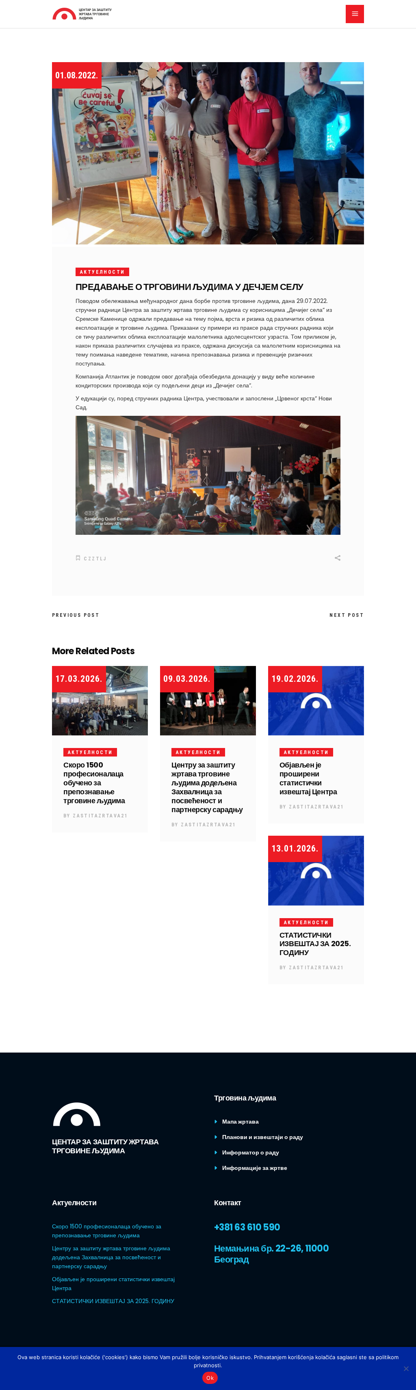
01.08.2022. (76, 75)
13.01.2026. (295, 848)
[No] (406, 1368)
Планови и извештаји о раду (262, 1137)
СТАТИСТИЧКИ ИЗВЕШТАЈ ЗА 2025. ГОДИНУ (315, 944)
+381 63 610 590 (247, 1227)
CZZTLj (95, 559)
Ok (210, 1378)
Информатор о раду (250, 1152)
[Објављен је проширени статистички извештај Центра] (316, 701)
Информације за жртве (254, 1168)
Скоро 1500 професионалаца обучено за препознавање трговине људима (94, 783)
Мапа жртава (240, 1122)
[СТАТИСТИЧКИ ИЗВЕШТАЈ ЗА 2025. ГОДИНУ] (316, 871)
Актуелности (102, 272)
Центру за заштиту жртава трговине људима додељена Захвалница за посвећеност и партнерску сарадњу (207, 787)
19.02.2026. (295, 679)
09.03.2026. (187, 679)
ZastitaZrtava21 (100, 816)
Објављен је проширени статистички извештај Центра (308, 778)
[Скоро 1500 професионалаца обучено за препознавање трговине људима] (100, 701)
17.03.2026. (79, 679)
